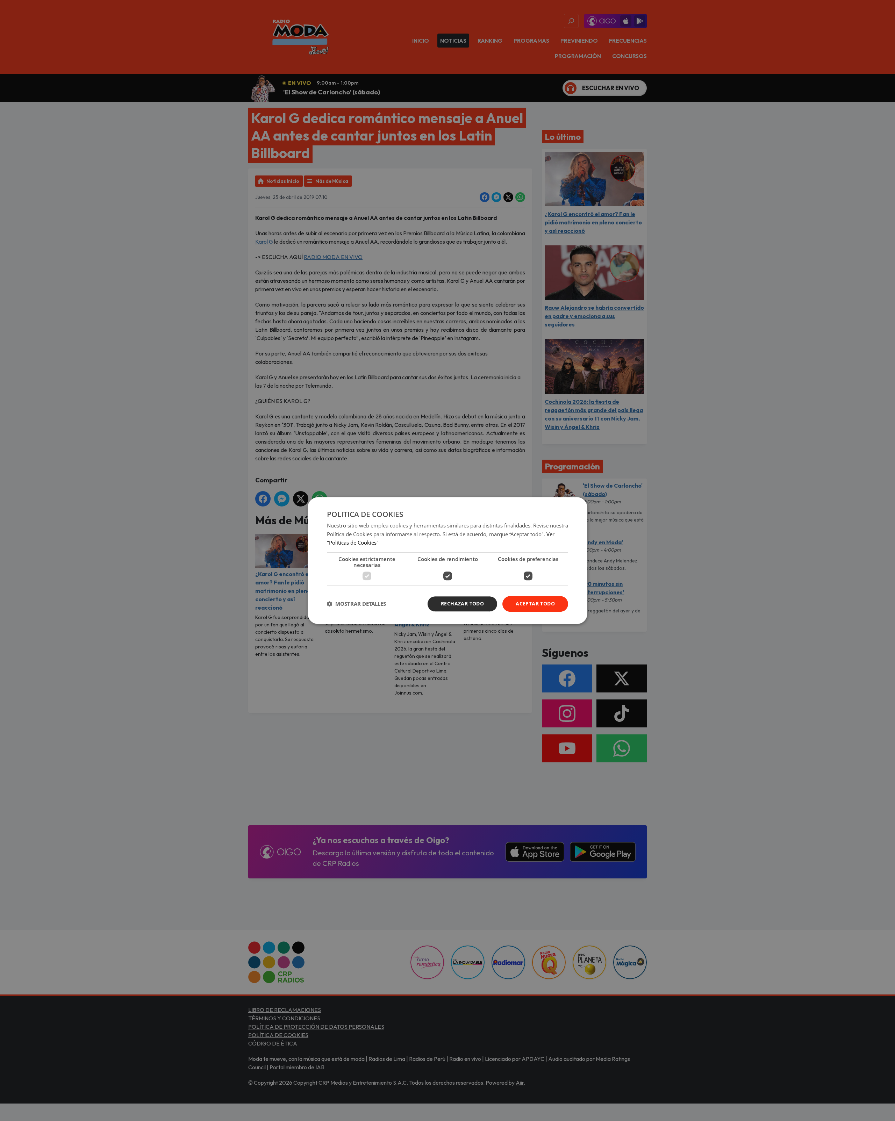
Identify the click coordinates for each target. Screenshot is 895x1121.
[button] (356, 604)
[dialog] (447, 560)
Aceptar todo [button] (535, 603)
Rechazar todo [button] (462, 603)
